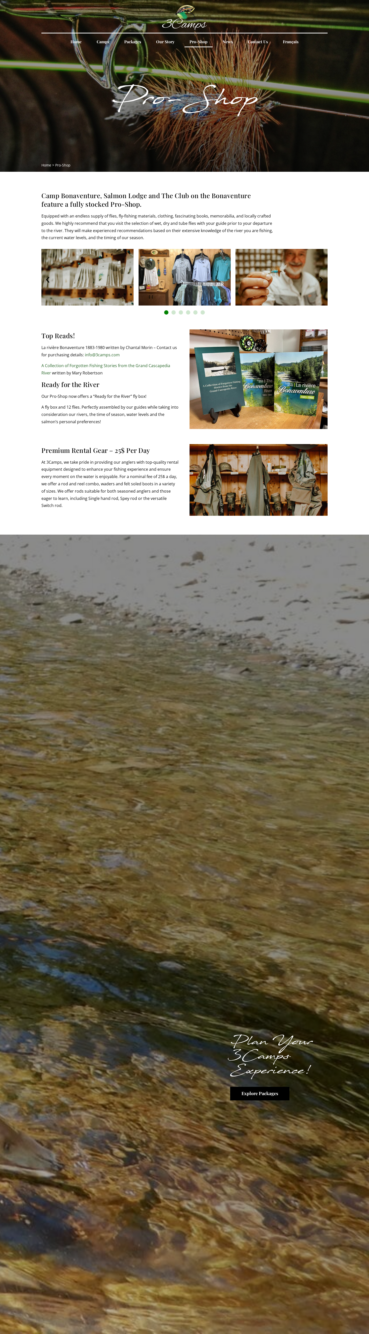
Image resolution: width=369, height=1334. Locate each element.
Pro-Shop (199, 41)
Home (76, 41)
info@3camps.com (102, 355)
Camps (103, 41)
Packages (132, 41)
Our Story (165, 41)
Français (290, 41)
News (228, 41)
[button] (47, 280)
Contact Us (258, 41)
